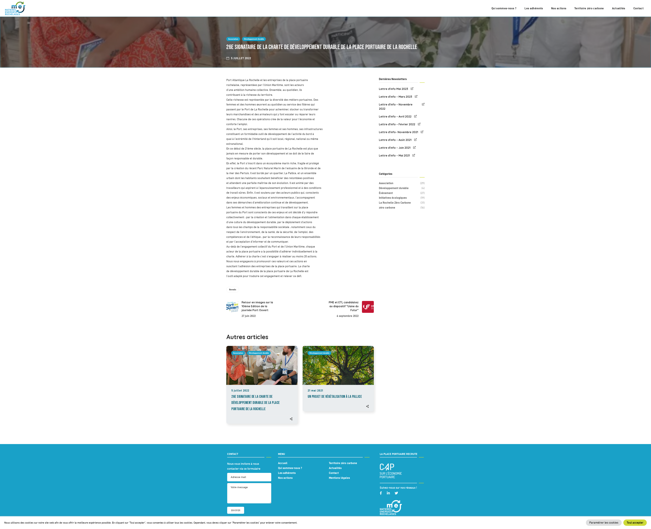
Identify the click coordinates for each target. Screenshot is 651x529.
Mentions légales (339, 477)
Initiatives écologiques (402, 197)
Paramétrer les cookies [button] (603, 522)
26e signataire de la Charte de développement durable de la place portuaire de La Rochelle (255, 402)
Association (233, 39)
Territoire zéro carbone (343, 463)
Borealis (232, 289)
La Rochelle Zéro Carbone (402, 202)
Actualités (335, 467)
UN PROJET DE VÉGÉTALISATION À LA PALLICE (335, 396)
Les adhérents (287, 472)
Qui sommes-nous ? (290, 467)
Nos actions (285, 477)
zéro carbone (402, 207)
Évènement (402, 192)
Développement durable (254, 39)
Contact (334, 472)
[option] (262, 388)
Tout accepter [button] (635, 522)
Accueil (282, 463)
